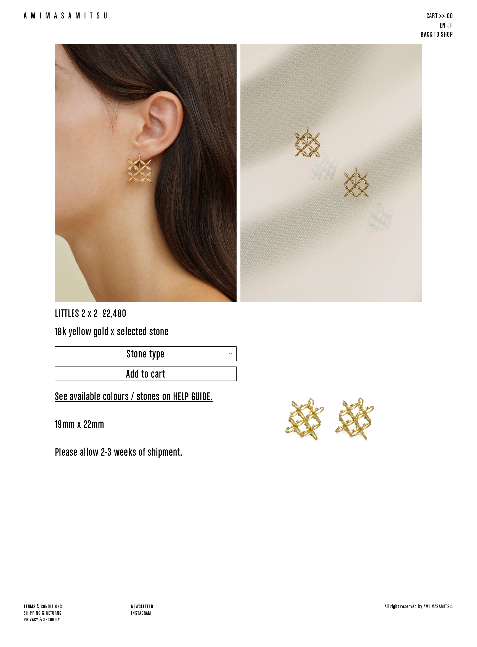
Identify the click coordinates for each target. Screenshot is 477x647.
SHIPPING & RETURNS (43, 613)
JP (450, 25)
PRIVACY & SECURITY (42, 619)
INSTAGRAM (141, 613)
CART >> (439, 15)
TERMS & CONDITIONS (43, 606)
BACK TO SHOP (437, 34)
